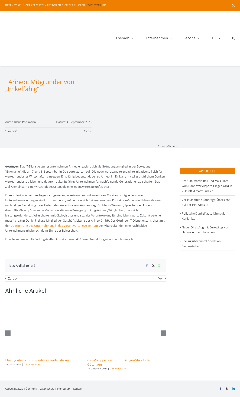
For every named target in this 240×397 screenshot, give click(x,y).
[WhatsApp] (159, 265)
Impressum (63, 388)
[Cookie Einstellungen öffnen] (8, 392)
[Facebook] (147, 265)
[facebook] (227, 5)
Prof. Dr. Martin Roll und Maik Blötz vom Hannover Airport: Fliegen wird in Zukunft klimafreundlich (207, 186)
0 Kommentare (32, 364)
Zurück (12, 131)
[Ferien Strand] (44, 17)
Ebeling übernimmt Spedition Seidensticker (37, 360)
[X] (153, 265)
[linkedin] (233, 388)
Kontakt (77, 388)
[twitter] (233, 5)
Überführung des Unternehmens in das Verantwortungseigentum (54, 226)
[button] (233, 38)
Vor (86, 131)
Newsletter (93, 5)
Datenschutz (47, 388)
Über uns (31, 388)
